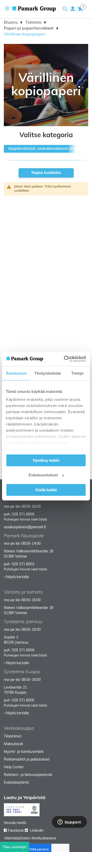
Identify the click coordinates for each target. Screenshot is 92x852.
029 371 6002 (23, 564)
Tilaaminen (12, 736)
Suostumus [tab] (16, 373)
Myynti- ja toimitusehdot (23, 752)
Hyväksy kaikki (46, 460)
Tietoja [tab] (77, 373)
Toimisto (33, 23)
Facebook (16, 831)
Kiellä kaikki (46, 489)
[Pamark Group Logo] (34, 9)
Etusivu (11, 23)
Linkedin (36, 831)
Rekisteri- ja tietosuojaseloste (28, 775)
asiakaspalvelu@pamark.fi (25, 527)
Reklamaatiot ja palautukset (27, 760)
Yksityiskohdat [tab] (47, 373)
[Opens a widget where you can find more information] (69, 822)
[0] (80, 8)
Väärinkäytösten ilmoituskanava (30, 838)
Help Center (14, 767)
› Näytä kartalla (16, 577)
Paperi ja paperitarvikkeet (29, 28)
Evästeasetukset (43, 475)
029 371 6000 (23, 514)
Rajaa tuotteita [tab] (46, 173)
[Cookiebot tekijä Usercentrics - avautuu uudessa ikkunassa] (65, 359)
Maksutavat (13, 744)
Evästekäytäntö (16, 783)
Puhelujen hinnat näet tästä (25, 519)
